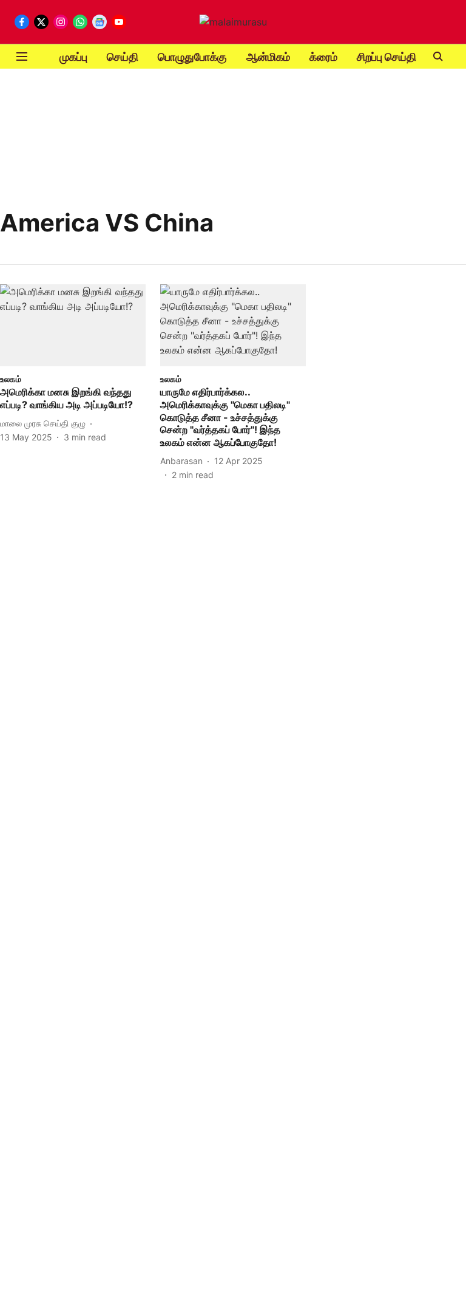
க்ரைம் (323, 56)
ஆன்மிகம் (268, 56)
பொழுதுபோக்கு (192, 56)
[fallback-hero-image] (73, 325)
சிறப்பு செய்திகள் (394, 56)
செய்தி (122, 56)
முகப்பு (73, 56)
